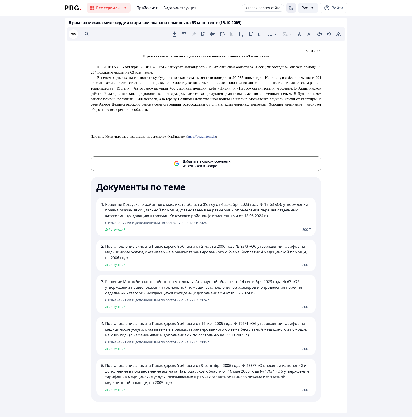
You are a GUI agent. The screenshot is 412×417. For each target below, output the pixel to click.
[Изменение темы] (291, 8)
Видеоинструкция (179, 7)
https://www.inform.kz (201, 136)
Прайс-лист (147, 7)
